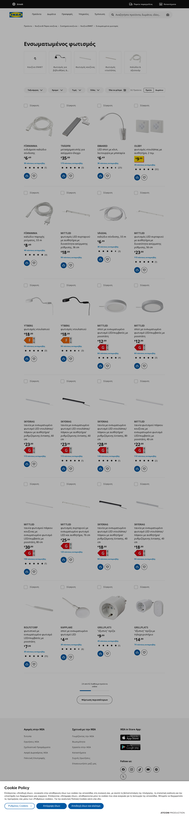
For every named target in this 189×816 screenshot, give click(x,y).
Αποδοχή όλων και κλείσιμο (85, 806)
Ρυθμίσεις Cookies (18, 806)
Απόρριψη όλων (51, 806)
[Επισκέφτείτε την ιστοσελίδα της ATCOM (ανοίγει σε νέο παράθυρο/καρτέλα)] (173, 813)
